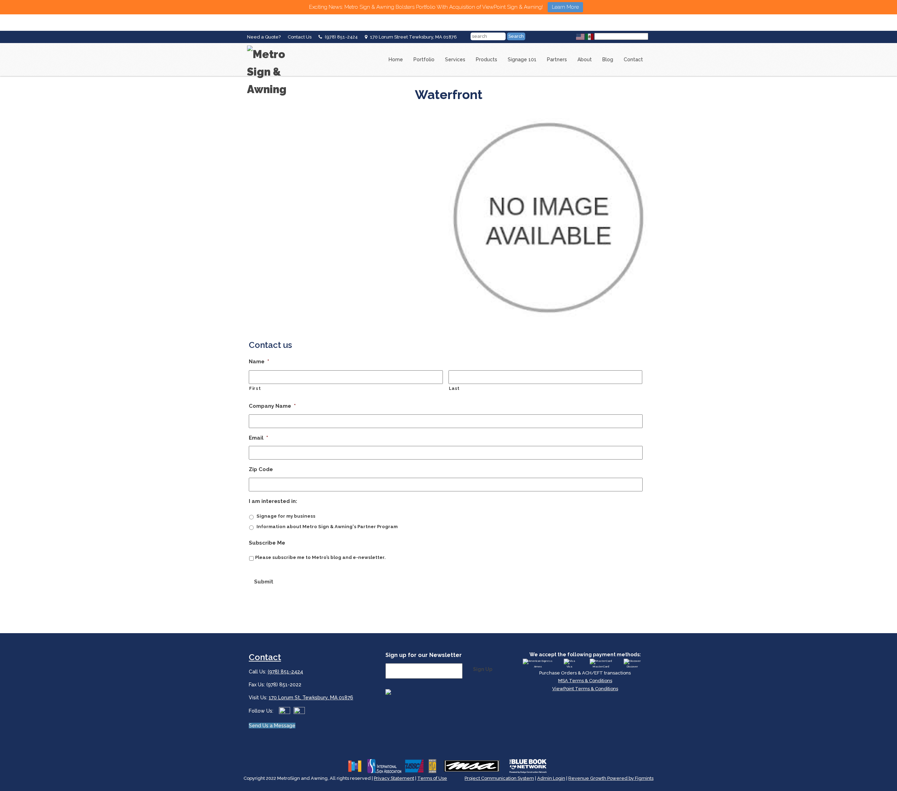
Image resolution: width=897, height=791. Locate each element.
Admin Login (551, 778)
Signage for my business (285, 516)
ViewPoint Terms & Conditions (585, 688)
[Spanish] (589, 36)
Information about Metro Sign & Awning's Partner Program (327, 526)
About (584, 59)
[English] (580, 36)
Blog (607, 59)
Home (396, 59)
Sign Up (482, 669)
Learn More (565, 7)
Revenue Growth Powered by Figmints (610, 778)
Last (454, 388)
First (255, 388)
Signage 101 (522, 59)
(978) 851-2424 (341, 37)
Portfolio (423, 59)
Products (486, 59)
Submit (263, 582)
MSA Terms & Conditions (585, 680)
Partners (557, 59)
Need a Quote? (264, 37)
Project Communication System (499, 778)
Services (455, 59)
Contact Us (299, 37)
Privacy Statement (394, 778)
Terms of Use (432, 778)
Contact (633, 59)
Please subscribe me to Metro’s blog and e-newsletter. (320, 557)
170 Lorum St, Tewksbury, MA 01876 (311, 697)
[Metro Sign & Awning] (275, 45)
